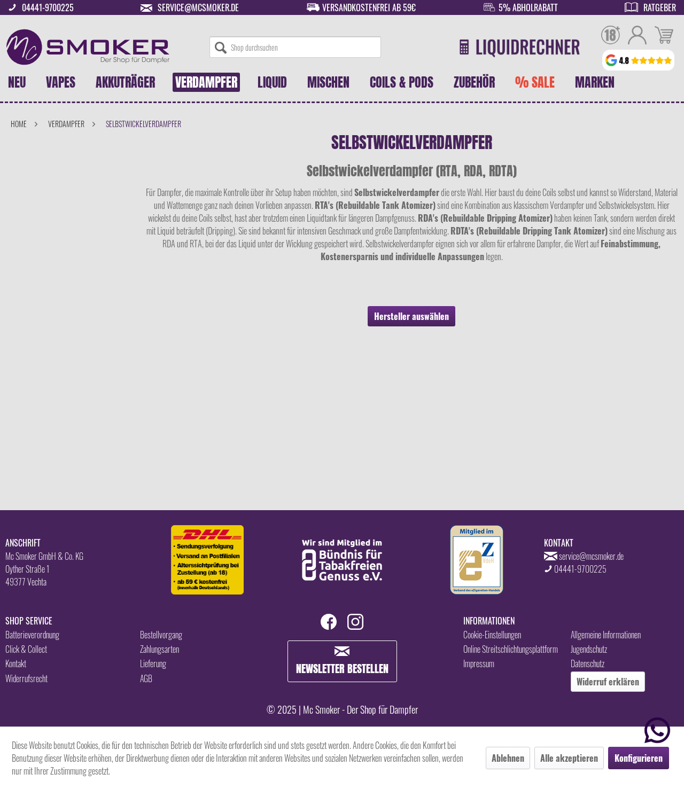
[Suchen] (220, 47)
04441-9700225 (48, 7)
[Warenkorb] (664, 36)
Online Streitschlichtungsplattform (510, 649)
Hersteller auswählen (411, 316)
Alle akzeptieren (569, 758)
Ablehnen (508, 758)
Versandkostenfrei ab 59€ (369, 7)
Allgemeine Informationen (606, 634)
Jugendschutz (589, 649)
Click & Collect (26, 649)
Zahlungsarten (159, 649)
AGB (146, 678)
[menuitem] (295, 47)
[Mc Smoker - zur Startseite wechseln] (87, 47)
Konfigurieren (639, 758)
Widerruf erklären (608, 681)
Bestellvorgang (161, 634)
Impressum (478, 663)
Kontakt (15, 663)
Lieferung (153, 663)
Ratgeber (659, 7)
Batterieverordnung (32, 634)
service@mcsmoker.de (198, 7)
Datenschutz (587, 663)
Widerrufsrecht (26, 678)
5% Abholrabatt (528, 7)
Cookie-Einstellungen (492, 634)
